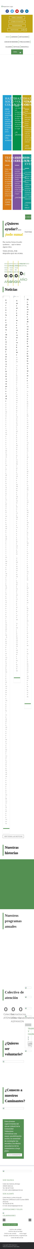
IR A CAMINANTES (14, 1155)
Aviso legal (22, 1233)
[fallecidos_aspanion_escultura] (28, 997)
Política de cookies (10, 1233)
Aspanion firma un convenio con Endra (17, 328)
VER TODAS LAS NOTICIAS (13, 836)
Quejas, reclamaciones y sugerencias (15, 1235)
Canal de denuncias (17, 1237)
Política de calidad (15, 1229)
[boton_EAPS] (28, 1051)
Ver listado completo (10, 1224)
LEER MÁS (30, 1044)
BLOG (24, 29)
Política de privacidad (15, 1231)
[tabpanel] (28, 225)
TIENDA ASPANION (17, 17)
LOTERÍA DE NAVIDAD (17, 21)
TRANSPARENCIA (17, 25)
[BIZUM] (28, 987)
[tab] (28, 217)
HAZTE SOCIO (14, 29)
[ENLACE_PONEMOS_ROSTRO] (28, 1016)
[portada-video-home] (13, 1061)
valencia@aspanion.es (15, 1190)
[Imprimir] (28, 1008)
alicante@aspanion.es (15, 1206)
